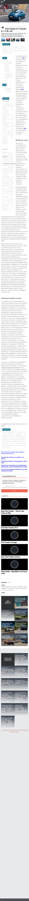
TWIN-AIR (14, 587)
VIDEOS (4, 496)
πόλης (17, 588)
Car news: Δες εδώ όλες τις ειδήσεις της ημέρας (12, 458)
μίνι (14, 588)
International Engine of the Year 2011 (11, 367)
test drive (10, 590)
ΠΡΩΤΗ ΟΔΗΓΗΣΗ (19, 26)
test (6, 590)
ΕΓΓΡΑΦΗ (14, 490)
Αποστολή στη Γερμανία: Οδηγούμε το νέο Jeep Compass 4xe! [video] (14, 470)
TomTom (9, 588)
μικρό (21, 588)
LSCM (25, 587)
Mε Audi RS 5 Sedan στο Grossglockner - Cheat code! (14, 462)
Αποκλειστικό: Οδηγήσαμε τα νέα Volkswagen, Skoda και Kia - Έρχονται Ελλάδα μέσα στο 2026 (14, 466)
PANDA (4, 587)
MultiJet (8, 587)
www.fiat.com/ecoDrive (9, 163)
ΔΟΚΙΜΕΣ (12, 26)
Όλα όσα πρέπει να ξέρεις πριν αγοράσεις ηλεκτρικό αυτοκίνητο (12, 452)
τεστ (3, 590)
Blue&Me (4, 588)
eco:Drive (4, 156)
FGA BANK (20, 587)
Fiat (23, 58)
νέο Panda (22, 119)
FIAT (9, 582)
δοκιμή (25, 588)
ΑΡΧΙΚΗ (7, 26)
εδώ (10, 417)
